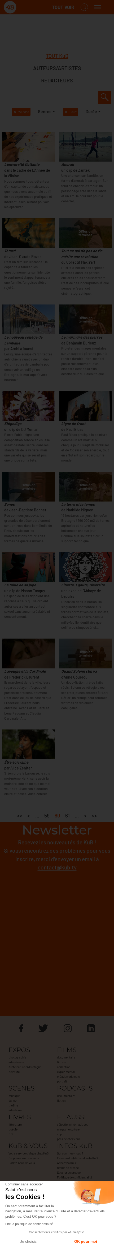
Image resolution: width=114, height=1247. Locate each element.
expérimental (66, 1071)
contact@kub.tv (57, 867)
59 (47, 815)
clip (59, 1134)
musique (14, 1095)
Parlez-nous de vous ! (22, 1163)
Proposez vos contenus (23, 1158)
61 (67, 815)
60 (57, 815)
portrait (62, 1081)
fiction (61, 1062)
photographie (17, 1057)
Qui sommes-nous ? (70, 1153)
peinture (14, 1071)
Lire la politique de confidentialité (29, 1224)
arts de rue (15, 1110)
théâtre (13, 1105)
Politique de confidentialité (74, 1177)
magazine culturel (68, 1129)
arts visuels (16, 1062)
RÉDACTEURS (57, 80)
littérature (15, 1124)
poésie (12, 1129)
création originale (68, 1076)
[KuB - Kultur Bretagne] (25, 7)
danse (12, 1100)
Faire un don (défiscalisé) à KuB (77, 1158)
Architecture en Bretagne (24, 1067)
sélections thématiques (72, 1124)
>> (94, 815)
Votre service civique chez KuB (28, 1153)
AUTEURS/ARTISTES (57, 68)
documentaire (66, 1057)
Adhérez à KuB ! (67, 1163)
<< (19, 815)
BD (10, 1134)
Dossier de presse (69, 1172)
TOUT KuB (57, 56)
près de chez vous (68, 1139)
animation (63, 1067)
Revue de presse (68, 1167)
